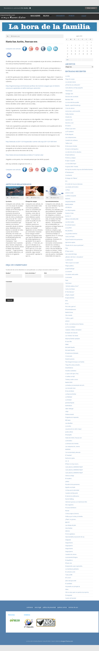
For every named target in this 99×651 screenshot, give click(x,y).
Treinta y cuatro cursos (71, 379)
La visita (9, 201)
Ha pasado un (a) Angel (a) (72, 586)
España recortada (70, 487)
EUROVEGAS (68, 405)
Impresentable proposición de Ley (74, 537)
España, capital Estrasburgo (73, 105)
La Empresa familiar (70, 394)
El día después (69, 134)
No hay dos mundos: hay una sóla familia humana (79, 169)
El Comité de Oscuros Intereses (73, 184)
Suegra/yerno (69, 545)
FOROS (71, 16)
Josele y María (69, 432)
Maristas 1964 (69, 99)
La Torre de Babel (70, 327)
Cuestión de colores (70, 554)
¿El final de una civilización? (72, 85)
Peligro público (69, 266)
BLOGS (46, 16)
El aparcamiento (69, 298)
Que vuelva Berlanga (71, 254)
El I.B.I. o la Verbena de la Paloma (74, 324)
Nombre (8, 273)
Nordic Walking (69, 499)
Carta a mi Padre (70, 236)
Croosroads (68, 356)
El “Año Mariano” (69, 292)
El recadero (68, 478)
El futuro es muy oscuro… (72, 464)
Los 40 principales (70, 210)
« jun (67, 59)
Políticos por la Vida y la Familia (74, 516)
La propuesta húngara (71, 557)
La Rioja (67, 190)
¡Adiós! (67, 481)
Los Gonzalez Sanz (70, 388)
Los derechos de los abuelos (73, 152)
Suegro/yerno (69, 551)
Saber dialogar (69, 408)
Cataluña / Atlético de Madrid (73, 330)
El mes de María (69, 391)
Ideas (66, 589)
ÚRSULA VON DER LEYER (71, 219)
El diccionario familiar (71, 146)
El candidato (68, 583)
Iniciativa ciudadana (70, 371)
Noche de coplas (70, 458)
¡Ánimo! (67, 321)
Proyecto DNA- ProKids (71, 166)
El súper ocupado (70, 161)
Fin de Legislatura (70, 534)
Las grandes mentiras (71, 233)
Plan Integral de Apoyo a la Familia (74, 362)
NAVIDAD (67, 449)
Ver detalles (24, 8)
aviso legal (38, 607)
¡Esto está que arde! (70, 580)
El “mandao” (68, 455)
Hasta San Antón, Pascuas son (73, 438)
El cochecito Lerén (70, 572)
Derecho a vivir (69, 123)
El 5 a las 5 (68, 577)
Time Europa (68, 91)
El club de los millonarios (72, 496)
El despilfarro (69, 560)
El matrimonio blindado (71, 353)
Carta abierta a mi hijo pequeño (74, 88)
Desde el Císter (69, 213)
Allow (91, 8)
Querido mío (68, 120)
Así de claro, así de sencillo (72, 111)
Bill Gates (67, 420)
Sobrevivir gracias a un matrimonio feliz (76, 502)
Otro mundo (68, 315)
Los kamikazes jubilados (72, 569)
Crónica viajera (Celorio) (72, 513)
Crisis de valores (69, 108)
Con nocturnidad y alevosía (72, 452)
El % (66, 301)
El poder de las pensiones (72, 484)
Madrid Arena (69, 312)
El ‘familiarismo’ (69, 172)
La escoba (68, 426)
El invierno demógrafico (71, 149)
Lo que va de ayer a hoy (71, 373)
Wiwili (66, 344)
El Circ (67, 303)
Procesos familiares (70, 508)
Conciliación (68, 175)
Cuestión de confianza (71, 140)
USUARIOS (60, 16)
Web (45, 273)
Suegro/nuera (69, 548)
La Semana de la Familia (71, 443)
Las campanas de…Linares (72, 446)
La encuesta (68, 277)
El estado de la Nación (71, 333)
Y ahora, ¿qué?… (69, 318)
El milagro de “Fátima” (71, 178)
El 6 (66, 181)
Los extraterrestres (52, 201)
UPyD (66, 411)
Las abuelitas (69, 423)
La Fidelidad (68, 397)
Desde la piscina (69, 359)
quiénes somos (62, 607)
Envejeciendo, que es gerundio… (74, 566)
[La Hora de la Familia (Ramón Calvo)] (15, 16)
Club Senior (68, 283)
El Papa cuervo (69, 251)
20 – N (67, 461)
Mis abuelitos (69, 231)
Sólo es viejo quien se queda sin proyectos (77, 592)
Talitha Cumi (68, 143)
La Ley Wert (68, 228)
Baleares (67, 198)
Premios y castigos (70, 158)
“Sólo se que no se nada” (72, 263)
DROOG (67, 531)
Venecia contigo (69, 475)
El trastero (68, 126)
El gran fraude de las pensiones (74, 239)
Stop (66, 248)
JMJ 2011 (67, 522)
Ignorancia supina (70, 242)
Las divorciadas (69, 222)
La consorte (68, 271)
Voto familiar (68, 528)
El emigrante (68, 595)
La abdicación (69, 260)
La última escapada (70, 196)
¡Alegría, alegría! (69, 295)
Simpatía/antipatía (70, 201)
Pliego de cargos (31, 201)
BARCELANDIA (69, 204)
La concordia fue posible (72, 102)
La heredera (68, 440)
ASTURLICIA (68, 207)
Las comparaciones (70, 137)
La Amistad (68, 400)
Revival (67, 510)
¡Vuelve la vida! (69, 193)
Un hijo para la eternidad (72, 490)
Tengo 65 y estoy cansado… (73, 365)
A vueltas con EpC (70, 376)
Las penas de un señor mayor (73, 429)
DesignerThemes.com (67, 641)
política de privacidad (49, 607)
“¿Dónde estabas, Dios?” (72, 286)
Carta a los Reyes (70, 289)
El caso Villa (68, 341)
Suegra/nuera (69, 543)
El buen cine (68, 563)
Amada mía (68, 117)
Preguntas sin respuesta (72, 417)
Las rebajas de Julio (70, 525)
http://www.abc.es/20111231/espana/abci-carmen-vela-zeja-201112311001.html (31, 141)
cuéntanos (29, 607)
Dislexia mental (69, 414)
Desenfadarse (69, 368)
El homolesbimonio (70, 309)
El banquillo (68, 435)
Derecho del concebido (71, 96)
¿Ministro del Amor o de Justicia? (74, 257)
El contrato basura (70, 225)
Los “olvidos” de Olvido (71, 335)
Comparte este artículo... (13, 49)
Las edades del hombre (71, 187)
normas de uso (73, 607)
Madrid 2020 (68, 382)
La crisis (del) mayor (70, 163)
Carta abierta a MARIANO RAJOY (74, 467)
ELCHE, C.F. (68, 216)
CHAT (83, 16)
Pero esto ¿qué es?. (70, 306)
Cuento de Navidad (70, 598)
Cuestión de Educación (71, 493)
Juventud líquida (69, 403)
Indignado (68, 540)
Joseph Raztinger (70, 268)
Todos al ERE (68, 575)
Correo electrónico (30, 273)
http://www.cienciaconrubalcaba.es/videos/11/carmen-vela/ (24, 155)
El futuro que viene (70, 128)
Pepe (66, 280)
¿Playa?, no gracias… (70, 519)
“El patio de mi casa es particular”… (74, 245)
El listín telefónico (70, 155)
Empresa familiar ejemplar (72, 338)
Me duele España (70, 347)
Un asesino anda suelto (71, 274)
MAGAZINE (35, 16)
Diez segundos (69, 505)
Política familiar (69, 114)
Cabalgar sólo (69, 94)
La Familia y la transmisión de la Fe (74, 385)
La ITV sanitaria (69, 131)
